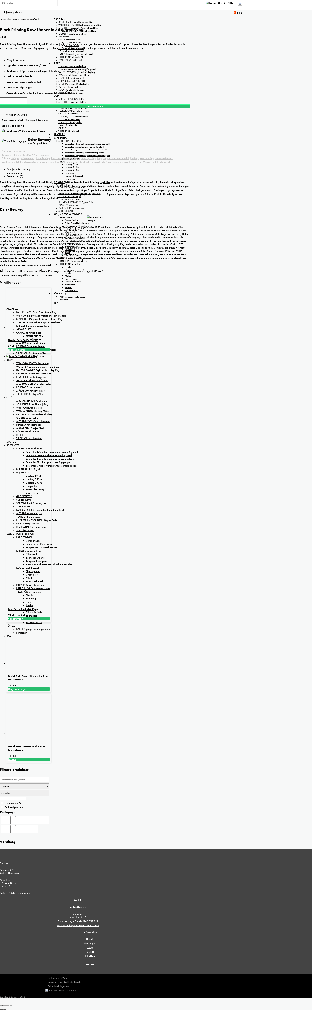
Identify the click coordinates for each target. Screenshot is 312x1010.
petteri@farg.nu (78, 906)
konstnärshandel (163, 158)
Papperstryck (97, 161)
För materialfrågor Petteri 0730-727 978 (78, 925)
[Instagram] (92, 963)
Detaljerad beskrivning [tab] (18, 169)
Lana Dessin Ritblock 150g (22, 609)
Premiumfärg (112, 161)
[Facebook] (87, 963)
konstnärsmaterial (29, 161)
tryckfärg (105, 182)
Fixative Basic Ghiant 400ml (23, 340)
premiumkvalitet (128, 161)
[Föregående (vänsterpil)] (1, 1009)
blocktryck (56, 158)
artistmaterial (27, 158)
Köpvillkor (90, 956)
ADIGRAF (59, 182)
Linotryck (44, 155)
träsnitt (167, 161)
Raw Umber (144, 161)
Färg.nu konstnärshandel (116, 158)
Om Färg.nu (90, 943)
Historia (90, 939)
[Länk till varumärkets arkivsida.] (95, 220)
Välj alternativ (15, 618)
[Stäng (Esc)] (11, 1005)
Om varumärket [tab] (14, 173)
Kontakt (90, 951)
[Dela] (7, 1005)
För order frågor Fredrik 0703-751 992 (78, 921)
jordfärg (134, 158)
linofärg (50, 161)
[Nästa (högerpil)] (4, 1009)
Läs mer (12, 759)
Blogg (90, 947)
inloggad (20, 275)
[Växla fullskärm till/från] (4, 1005)
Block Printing (43, 158)
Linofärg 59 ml (30, 155)
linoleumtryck (62, 161)
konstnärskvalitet (10, 161)
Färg (99, 158)
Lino (42, 161)
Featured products (14, 807)
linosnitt (75, 161)
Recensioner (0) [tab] (14, 176)
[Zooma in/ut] (1, 1005)
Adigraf (18, 155)
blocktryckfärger (71, 158)
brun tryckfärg (88, 158)
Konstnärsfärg (147, 158)
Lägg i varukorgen (95, 106)
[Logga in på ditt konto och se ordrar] (240, 4)
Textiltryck (156, 161)
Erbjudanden (13, 803)
